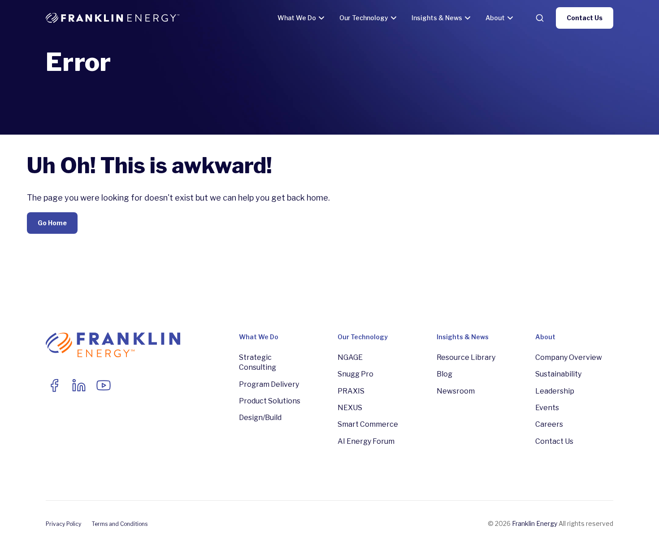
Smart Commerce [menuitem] (368, 424)
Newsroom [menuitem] (456, 391)
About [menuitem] (545, 337)
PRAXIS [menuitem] (351, 391)
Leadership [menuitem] (554, 391)
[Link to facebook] (54, 385)
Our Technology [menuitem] (363, 337)
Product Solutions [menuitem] (269, 401)
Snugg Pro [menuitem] (355, 374)
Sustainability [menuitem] (558, 374)
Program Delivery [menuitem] (269, 384)
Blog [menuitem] (444, 374)
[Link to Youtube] (103, 385)
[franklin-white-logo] (112, 18)
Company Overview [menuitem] (568, 357)
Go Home (52, 223)
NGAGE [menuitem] (350, 357)
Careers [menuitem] (549, 424)
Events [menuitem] (547, 407)
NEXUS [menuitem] (350, 407)
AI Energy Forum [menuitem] (366, 441)
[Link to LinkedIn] (78, 385)
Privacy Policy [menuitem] (63, 524)
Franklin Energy (534, 523)
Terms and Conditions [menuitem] (119, 524)
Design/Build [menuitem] (260, 417)
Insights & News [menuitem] (463, 337)
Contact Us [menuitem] (554, 441)
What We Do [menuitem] (258, 337)
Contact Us (585, 18)
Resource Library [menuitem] (466, 357)
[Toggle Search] (540, 18)
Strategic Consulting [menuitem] (257, 362)
